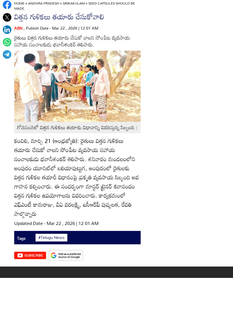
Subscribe (33, 255)
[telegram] (7, 54)
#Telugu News (51, 237)
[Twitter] (7, 17)
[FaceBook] (7, 5)
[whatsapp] (7, 42)
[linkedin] (7, 29)
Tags (21, 238)
